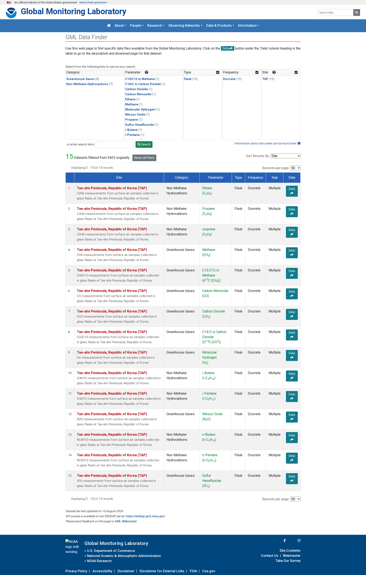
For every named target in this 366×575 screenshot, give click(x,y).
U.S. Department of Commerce (111, 551)
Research (154, 26)
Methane (131, 104)
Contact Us (269, 556)
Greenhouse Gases (80, 79)
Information (247, 26)
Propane (131, 120)
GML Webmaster (126, 521)
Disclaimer (126, 571)
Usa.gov (208, 571)
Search (145, 144)
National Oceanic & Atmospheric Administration (124, 556)
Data (292, 189)
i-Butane (131, 130)
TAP (265, 79)
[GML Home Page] (108, 25)
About (119, 26)
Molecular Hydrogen (140, 109)
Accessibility (102, 571)
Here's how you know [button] (92, 2)
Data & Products (219, 26)
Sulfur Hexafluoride (139, 125)
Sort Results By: (258, 156)
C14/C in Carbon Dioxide (143, 84)
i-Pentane (132, 135)
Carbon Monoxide (138, 94)
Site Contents (290, 551)
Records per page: (275, 168)
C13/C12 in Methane (140, 79)
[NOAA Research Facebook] (279, 540)
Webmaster (292, 556)
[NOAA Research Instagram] (294, 540)
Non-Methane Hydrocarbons (87, 84)
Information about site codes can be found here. (266, 143)
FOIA (193, 571)
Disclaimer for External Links (162, 571)
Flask (187, 79)
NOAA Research (99, 561)
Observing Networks (184, 26)
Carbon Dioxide (136, 89)
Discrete (229, 79)
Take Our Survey (288, 561)
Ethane (130, 99)
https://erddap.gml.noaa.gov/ (145, 516)
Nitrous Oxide (135, 114)
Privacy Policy (76, 571)
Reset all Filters (144, 157)
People (135, 26)
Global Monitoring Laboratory (73, 11)
